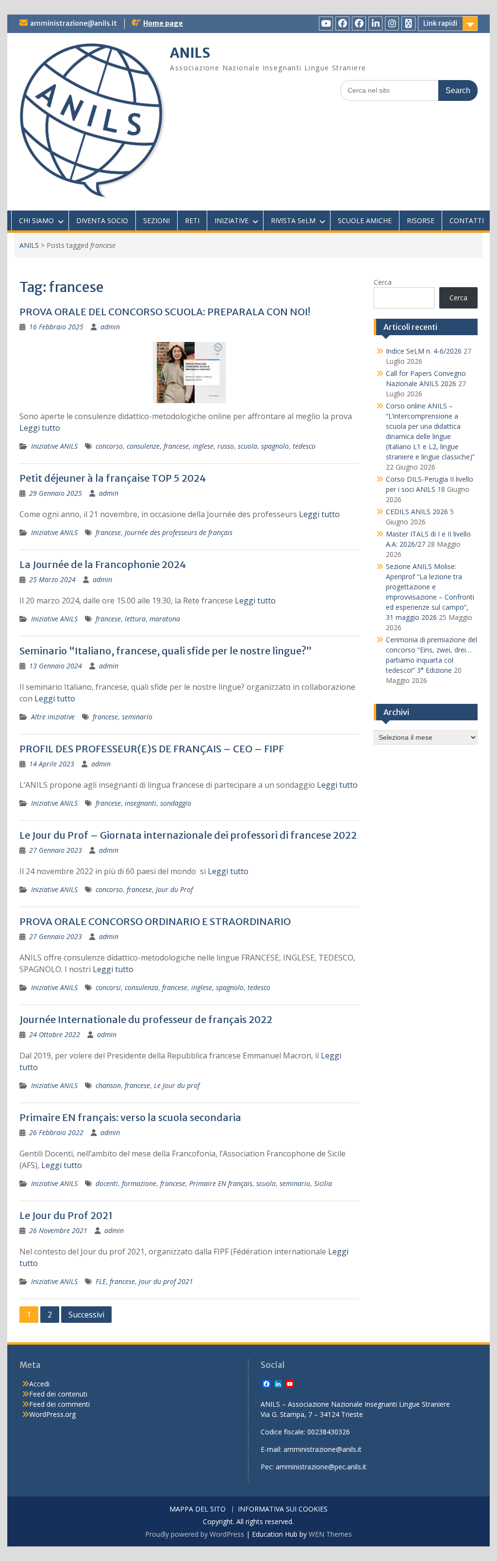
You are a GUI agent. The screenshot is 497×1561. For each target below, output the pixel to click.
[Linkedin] (375, 23)
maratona (164, 618)
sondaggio (175, 803)
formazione (139, 1183)
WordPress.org (52, 1414)
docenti (107, 1183)
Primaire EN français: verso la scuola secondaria (130, 1117)
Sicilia (323, 1183)
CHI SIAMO (36, 220)
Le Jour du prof (176, 1085)
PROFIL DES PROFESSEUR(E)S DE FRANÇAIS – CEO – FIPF (151, 749)
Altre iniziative (53, 716)
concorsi (108, 987)
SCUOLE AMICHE (365, 220)
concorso (109, 446)
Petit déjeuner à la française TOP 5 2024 (112, 478)
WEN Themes (330, 1534)
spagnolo (275, 446)
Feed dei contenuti (58, 1393)
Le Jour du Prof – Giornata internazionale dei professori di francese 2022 (188, 835)
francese (176, 446)
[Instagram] (392, 23)
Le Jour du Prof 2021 (66, 1215)
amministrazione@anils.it (73, 23)
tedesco (304, 446)
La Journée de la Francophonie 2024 (102, 564)
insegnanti (140, 803)
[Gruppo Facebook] (359, 23)
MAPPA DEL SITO (197, 1509)
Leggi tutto (39, 428)
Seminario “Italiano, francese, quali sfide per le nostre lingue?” (165, 651)
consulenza (141, 987)
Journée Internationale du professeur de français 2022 (145, 1019)
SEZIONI (156, 220)
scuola (247, 446)
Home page (163, 23)
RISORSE (420, 220)
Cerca (383, 282)
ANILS (190, 53)
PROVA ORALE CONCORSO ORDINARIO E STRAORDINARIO (155, 921)
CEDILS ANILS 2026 (417, 511)
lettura (135, 618)
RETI (192, 220)
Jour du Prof (174, 889)
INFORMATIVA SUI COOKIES (283, 1509)
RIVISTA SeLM (293, 220)
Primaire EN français (220, 1183)
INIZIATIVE (231, 220)
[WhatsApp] (408, 23)
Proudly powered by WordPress (194, 1534)
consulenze (143, 446)
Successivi (86, 1314)
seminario (137, 716)
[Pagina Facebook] (342, 23)
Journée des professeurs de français (178, 532)
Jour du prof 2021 (166, 1281)
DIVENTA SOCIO (102, 220)
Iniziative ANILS (54, 446)
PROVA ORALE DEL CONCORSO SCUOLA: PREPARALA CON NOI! (164, 312)
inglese (203, 446)
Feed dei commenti (59, 1404)
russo (225, 446)
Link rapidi (440, 23)
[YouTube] (326, 23)
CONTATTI (466, 220)
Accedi (39, 1383)
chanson (108, 1085)
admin (110, 326)
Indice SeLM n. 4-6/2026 (424, 351)
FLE (101, 1281)
